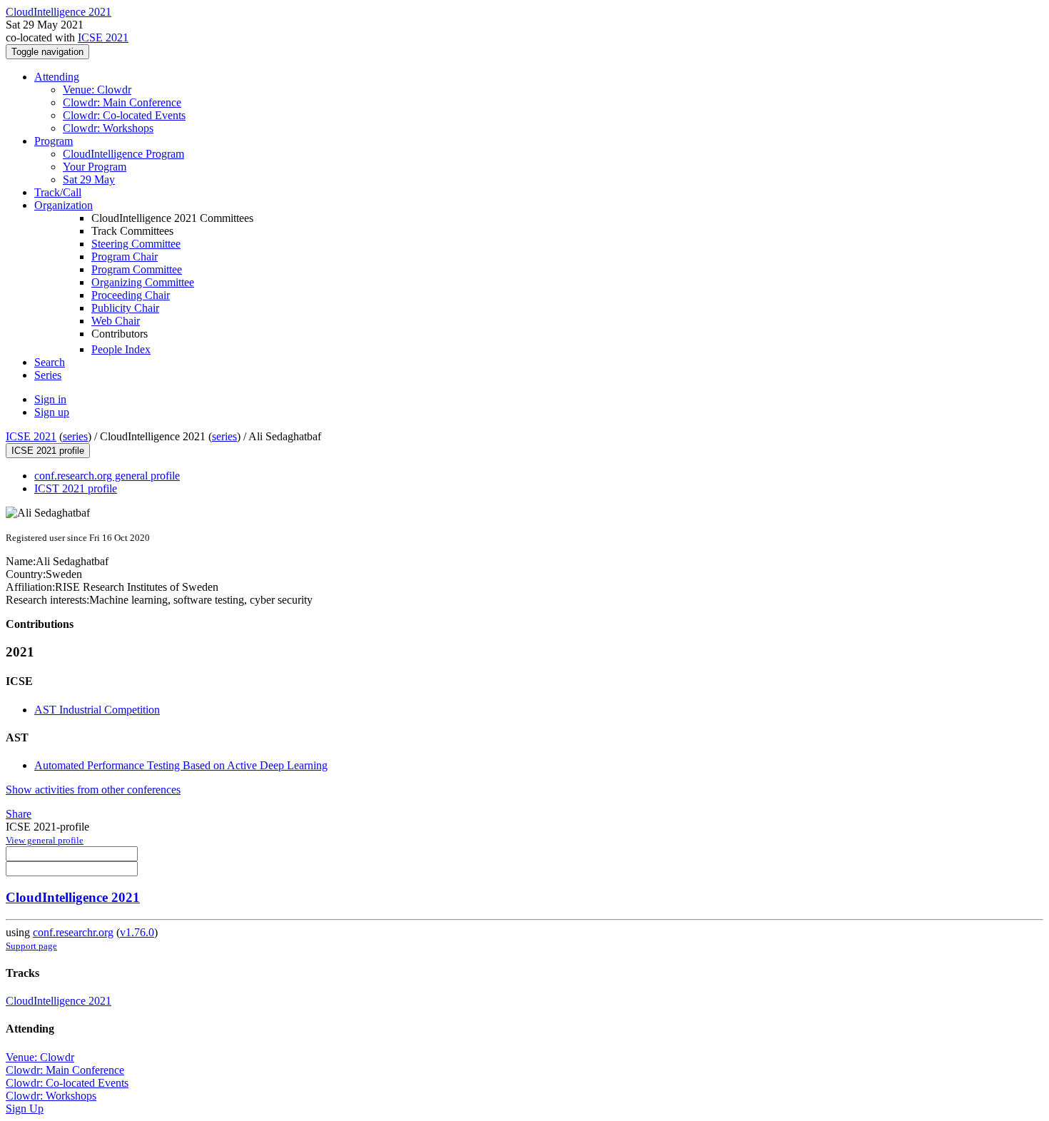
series (75, 436)
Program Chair (124, 256)
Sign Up (25, 1108)
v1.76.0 (137, 932)
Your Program (94, 167)
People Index (121, 349)
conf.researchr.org (73, 932)
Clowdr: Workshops (108, 128)
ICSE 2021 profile (47, 450)
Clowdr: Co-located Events (124, 115)
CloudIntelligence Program (123, 154)
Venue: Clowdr (97, 89)
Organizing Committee (142, 282)
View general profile (44, 840)
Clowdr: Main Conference (122, 102)
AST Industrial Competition (97, 710)
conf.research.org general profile (107, 476)
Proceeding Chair (130, 295)
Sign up (51, 412)
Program (53, 141)
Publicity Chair (125, 308)
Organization (63, 205)
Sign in (50, 399)
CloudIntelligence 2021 (73, 897)
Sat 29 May (89, 179)
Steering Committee (136, 244)
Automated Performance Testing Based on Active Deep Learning (181, 765)
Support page (31, 945)
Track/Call (57, 192)
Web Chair (115, 321)
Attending (56, 77)
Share (18, 814)
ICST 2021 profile (75, 488)
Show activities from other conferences (93, 789)
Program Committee (136, 269)
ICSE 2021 (103, 37)
